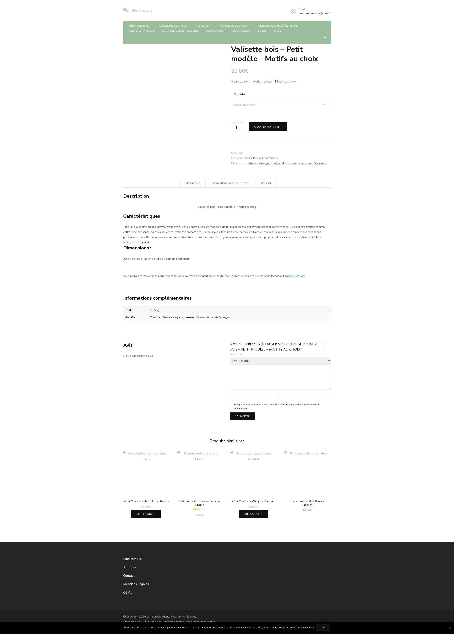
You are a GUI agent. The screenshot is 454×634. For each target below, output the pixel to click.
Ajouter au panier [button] (200, 477)
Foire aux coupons (141, 31)
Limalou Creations (158, 617)
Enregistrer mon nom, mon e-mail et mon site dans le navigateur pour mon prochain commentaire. (276, 406)
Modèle (239, 94)
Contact (129, 576)
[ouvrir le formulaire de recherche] (325, 38)
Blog (277, 31)
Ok (323, 628)
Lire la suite (146, 514)
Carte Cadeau (215, 31)
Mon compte (241, 31)
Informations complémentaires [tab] (231, 183)
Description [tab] (193, 183)
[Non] (449, 628)
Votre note (236, 354)
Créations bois (139, 25)
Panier (262, 31)
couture (276, 163)
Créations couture (172, 25)
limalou (303, 163)
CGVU (127, 592)
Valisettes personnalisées (261, 158)
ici (175, 276)
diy (284, 163)
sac (311, 163)
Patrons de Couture (233, 25)
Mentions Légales (136, 584)
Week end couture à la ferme (278, 25)
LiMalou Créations (294, 276)
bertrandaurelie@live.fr (314, 13)
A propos (130, 567)
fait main (292, 163)
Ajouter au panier (267, 126)
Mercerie (202, 25)
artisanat (252, 163)
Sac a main (320, 163)
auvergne (264, 163)
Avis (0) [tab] (266, 183)
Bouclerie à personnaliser (180, 31)
